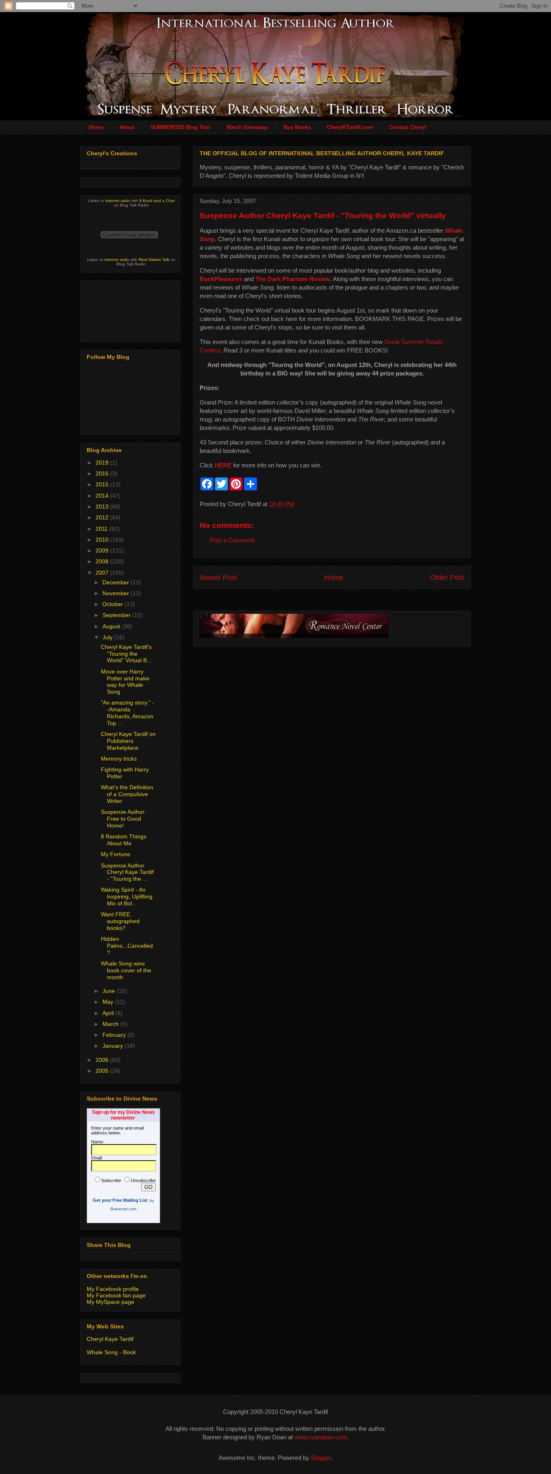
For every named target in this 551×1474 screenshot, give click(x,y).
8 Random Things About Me (123, 839)
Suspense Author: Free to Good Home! (123, 819)
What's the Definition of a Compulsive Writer (127, 794)
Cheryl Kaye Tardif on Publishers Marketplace (128, 741)
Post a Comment (232, 540)
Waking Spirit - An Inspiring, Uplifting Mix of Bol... (126, 896)
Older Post (447, 577)
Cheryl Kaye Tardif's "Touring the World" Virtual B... (126, 654)
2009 (103, 550)
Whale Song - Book (111, 1352)
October (113, 604)
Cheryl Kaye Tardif (110, 1339)
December (116, 582)
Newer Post (218, 577)
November (116, 593)
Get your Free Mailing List (120, 1200)
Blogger (321, 1457)
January (113, 1045)
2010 (103, 539)
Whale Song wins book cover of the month (126, 970)
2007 (103, 572)
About (126, 127)
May (108, 1002)
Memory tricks (119, 758)
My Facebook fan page (116, 1295)
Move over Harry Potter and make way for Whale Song (125, 681)
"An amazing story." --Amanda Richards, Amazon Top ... (127, 712)
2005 (103, 1070)
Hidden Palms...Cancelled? (127, 946)
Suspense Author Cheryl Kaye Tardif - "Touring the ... (127, 872)
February (114, 1035)
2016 (103, 473)
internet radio (117, 200)
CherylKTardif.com (350, 127)
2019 (103, 462)
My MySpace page (110, 1302)
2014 (103, 495)
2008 (103, 561)
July (108, 637)
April (108, 1013)
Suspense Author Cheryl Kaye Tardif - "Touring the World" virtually (323, 215)
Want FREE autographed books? (120, 921)
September (117, 615)
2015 (103, 484)
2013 (103, 506)
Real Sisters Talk (154, 259)
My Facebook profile (113, 1289)
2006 (103, 1060)
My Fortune (115, 854)
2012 (103, 517)
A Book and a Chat (157, 200)
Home (96, 127)
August (112, 626)
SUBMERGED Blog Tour (180, 127)
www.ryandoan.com (320, 1437)
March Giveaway (247, 127)
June (109, 991)
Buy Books (297, 127)
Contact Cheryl (407, 127)
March (111, 1024)
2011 (102, 528)
